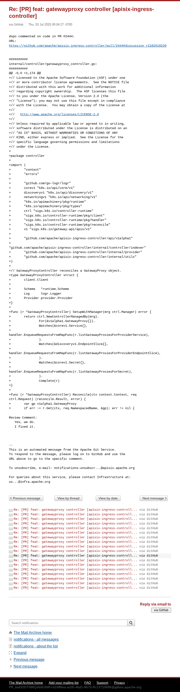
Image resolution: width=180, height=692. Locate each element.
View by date (108, 498)
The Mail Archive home (33, 633)
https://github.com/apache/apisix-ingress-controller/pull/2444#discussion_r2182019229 (87, 46)
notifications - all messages (36, 639)
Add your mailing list (64, 683)
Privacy (119, 683)
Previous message (26, 498)
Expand (20, 653)
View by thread (68, 498)
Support (102, 683)
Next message (153, 498)
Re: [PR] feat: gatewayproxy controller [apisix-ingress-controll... (75, 510)
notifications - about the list (36, 646)
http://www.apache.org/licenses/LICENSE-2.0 (59, 114)
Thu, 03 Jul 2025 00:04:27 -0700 (50, 24)
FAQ (87, 683)
